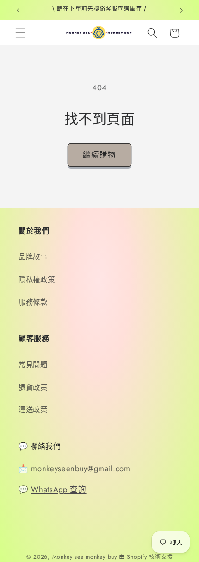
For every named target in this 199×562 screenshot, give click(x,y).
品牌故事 (33, 257)
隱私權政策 (37, 280)
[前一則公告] (18, 10)
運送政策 (33, 410)
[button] (20, 33)
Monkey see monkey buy (84, 557)
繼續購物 (99, 154)
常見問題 (33, 365)
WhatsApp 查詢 (58, 489)
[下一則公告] (181, 10)
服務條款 (33, 302)
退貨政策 (33, 388)
